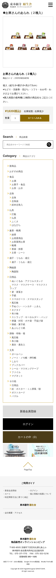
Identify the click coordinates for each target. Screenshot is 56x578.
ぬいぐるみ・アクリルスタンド (27, 281)
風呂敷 (15, 302)
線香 (14, 234)
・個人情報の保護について (39, 494)
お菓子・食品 (18, 184)
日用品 (12, 277)
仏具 (11, 210)
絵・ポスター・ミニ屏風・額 (26, 388)
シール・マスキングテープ (25, 368)
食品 (11, 176)
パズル (15, 396)
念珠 (11, 193)
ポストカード (18, 392)
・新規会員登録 (9, 490)
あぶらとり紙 (18, 328)
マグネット (17, 375)
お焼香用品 (17, 238)
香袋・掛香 (17, 249)
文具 (11, 350)
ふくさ (15, 221)
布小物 (15, 313)
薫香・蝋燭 (15, 230)
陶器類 (15, 271)
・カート (7, 494)
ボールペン (17, 354)
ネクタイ (16, 309)
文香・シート (18, 252)
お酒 (14, 180)
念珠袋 (15, 201)
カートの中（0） (28, 437)
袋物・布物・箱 (17, 333)
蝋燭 (14, 245)
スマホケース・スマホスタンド (27, 299)
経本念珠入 (17, 204)
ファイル (16, 372)
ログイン (28, 424)
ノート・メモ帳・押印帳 (24, 357)
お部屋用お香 (18, 241)
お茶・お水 (17, 188)
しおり (15, 361)
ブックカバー (18, 365)
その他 (12, 381)
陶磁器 (12, 267)
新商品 (12, 166)
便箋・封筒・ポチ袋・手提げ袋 (27, 320)
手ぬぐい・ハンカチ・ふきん (26, 306)
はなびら (16, 225)
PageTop (28, 469)
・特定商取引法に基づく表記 (15, 497)
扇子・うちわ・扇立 (19, 258)
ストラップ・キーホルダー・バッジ (29, 317)
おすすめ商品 (16, 171)
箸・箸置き (17, 291)
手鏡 (14, 295)
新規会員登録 (28, 411)
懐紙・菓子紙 (18, 324)
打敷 (14, 214)
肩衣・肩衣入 (18, 344)
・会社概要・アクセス (12, 513)
